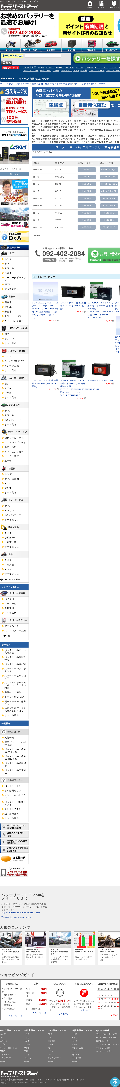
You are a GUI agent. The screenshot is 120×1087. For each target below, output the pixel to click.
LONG (56, 70)
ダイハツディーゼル (85, 84)
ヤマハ (8, 264)
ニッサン (27, 1037)
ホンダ (8, 259)
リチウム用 (11, 613)
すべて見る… (12, 289)
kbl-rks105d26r (109, 191)
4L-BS (41, 67)
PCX (97, 67)
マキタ (74, 1044)
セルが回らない (13, 790)
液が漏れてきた (13, 809)
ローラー (101, 84)
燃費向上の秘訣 (13, 692)
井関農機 (9, 564)
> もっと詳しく (16, 1016)
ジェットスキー (30, 70)
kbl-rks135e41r (109, 198)
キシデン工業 (12, 366)
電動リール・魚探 (14, 438)
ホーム (90, 7)
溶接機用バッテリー (82, 1030)
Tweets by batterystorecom (16, 917)
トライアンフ (5, 1058)
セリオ (8, 393)
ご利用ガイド (113, 7)
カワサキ (9, 268)
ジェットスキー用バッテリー (108, 1034)
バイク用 (9, 599)
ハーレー (89, 67)
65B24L (60, 67)
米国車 (8, 311)
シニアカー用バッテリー (106, 1037)
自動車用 (9, 608)
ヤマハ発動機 (12, 479)
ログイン (14, 174)
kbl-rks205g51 (109, 169)
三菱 (26, 1051)
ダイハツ (27, 1058)
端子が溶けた (12, 814)
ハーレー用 (11, 604)
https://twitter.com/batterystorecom (20, 913)
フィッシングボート (15, 442)
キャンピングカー (14, 321)
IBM (49, 1055)
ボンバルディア (13, 420)
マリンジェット (96, 70)
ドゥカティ (4, 1055)
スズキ (8, 273)
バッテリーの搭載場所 (15, 764)
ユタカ (50, 1051)
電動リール (45, 70)
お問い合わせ (63, 1080)
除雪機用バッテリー (104, 1041)
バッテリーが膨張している (15, 803)
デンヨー (75, 1051)
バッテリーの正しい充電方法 (15, 651)
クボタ (8, 356)
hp (49, 1048)
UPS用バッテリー (57, 1030)
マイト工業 (76, 1058)
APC (7, 334)
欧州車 (8, 307)
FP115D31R (109, 213)
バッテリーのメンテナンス (15, 670)
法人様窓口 (101, 7)
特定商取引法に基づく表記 (22, 1080)
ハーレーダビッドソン (15, 278)
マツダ (26, 1048)
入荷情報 (9, 737)
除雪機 (83, 70)
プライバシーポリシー (45, 1080)
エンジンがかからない (15, 796)
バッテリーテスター (104, 1051)
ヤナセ (8, 483)
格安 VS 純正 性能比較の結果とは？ (15, 709)
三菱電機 (51, 1041)
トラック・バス (13, 316)
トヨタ (26, 1034)
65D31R (86, 213)
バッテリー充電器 (103, 1048)
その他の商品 (102, 1030)
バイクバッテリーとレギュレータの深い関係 (15, 685)
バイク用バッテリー (10, 1030)
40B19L (50, 67)
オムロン (9, 339)
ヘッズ (74, 1041)
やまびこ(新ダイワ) (15, 361)
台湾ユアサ (66, 70)
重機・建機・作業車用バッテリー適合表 (52, 84)
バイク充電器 (29, 67)
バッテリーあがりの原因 (15, 677)
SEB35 (79, 67)
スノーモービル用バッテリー (108, 1044)
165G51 (86, 169)
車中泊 (8, 461)
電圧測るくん (12, 626)
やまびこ (75, 1037)
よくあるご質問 (77, 1080)
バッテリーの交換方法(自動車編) (15, 757)
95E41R (86, 198)
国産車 (8, 302)
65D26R (86, 191)
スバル (26, 1044)
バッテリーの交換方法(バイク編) (15, 750)
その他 (6, 636)
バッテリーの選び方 (15, 664)
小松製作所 (11, 537)
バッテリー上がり (14, 786)
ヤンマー (9, 488)
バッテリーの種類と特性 (15, 658)
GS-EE (51, 1044)
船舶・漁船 (11, 447)
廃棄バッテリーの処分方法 (15, 743)
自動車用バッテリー (34, 1030)
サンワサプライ (54, 1058)
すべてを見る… (13, 715)
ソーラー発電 (12, 456)
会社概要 (5, 1080)
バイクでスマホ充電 (15, 631)
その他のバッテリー (10, 579)
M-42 (76, 70)
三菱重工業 (11, 542)
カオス (104, 67)
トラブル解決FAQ (14, 697)
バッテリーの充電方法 (15, 771)
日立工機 (75, 1055)
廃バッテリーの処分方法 (15, 702)
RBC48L (69, 67)
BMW (8, 284)
